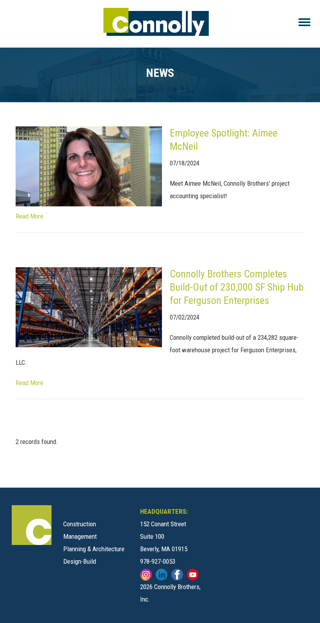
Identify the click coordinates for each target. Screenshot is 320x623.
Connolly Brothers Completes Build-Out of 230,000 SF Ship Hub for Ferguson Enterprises (237, 287)
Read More (29, 216)
